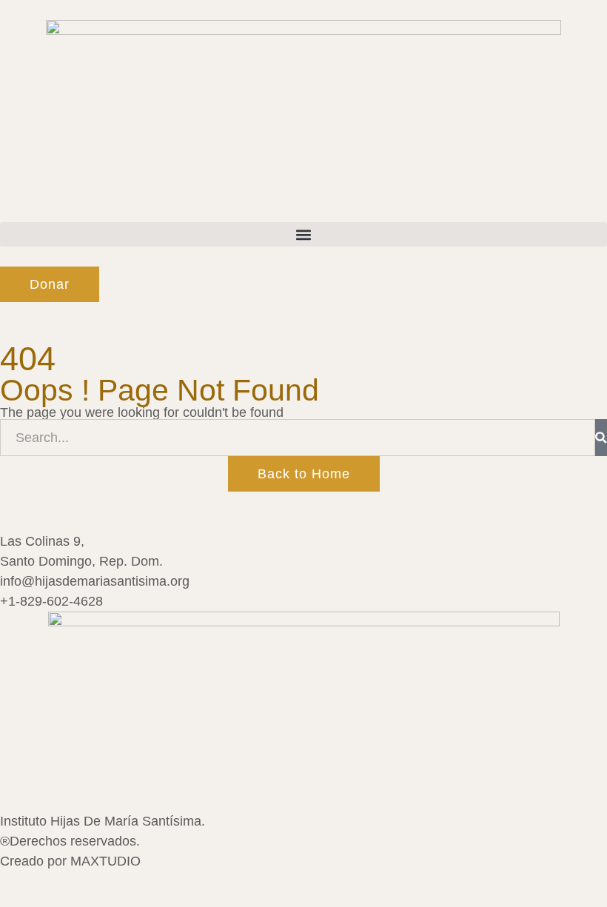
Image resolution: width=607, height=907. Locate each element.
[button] (303, 234)
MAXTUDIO (105, 861)
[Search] (601, 437)
